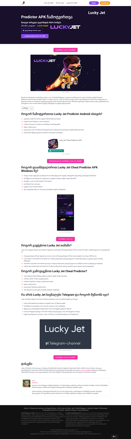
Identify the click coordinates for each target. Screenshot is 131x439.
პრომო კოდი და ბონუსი (64, 408)
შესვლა (94, 3)
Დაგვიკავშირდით (83, 410)
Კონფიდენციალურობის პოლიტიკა (54, 410)
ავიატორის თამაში (71, 3)
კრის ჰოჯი (35, 382)
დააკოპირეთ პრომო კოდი (33, 30)
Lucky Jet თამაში (48, 3)
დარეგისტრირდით (50, 408)
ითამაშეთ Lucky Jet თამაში (65, 50)
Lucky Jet (50, 97)
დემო (73, 408)
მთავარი (26, 408)
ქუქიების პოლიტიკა (71, 410)
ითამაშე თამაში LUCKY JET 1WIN (35, 36)
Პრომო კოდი (60, 3)
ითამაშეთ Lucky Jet (65, 239)
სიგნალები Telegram (93, 408)
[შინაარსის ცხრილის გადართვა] (30, 108)
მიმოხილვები (48, 9)
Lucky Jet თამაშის (86, 370)
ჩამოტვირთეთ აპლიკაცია (37, 408)
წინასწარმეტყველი (81, 408)
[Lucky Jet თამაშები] (23, 2)
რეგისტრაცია (105, 3)
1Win (79, 430)
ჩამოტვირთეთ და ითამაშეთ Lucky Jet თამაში (65, 161)
